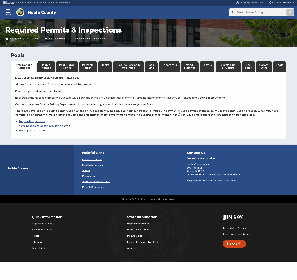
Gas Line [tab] (151, 66)
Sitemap (37, 242)
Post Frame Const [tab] (67, 66)
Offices (34, 38)
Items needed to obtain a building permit (44, 126)
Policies (36, 235)
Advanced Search (42, 229)
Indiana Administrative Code (143, 242)
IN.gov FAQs (38, 248)
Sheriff (86, 170)
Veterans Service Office (96, 181)
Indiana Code (134, 235)
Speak (233, 243)
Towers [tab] (207, 65)
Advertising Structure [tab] (228, 66)
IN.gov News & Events (139, 229)
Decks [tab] (105, 65)
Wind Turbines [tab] (189, 66)
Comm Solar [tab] (263, 66)
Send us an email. (226, 180)
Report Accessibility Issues (238, 234)
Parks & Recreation (93, 187)
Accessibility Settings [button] (235, 228)
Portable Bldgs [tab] (88, 66)
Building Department (56, 38)
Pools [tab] (279, 65)
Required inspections (32, 121)
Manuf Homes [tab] (46, 66)
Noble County (42, 12)
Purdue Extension (92, 159)
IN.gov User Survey (42, 223)
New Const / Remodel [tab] (24, 66)
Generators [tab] (169, 65)
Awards (131, 248)
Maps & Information (138, 223)
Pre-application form (32, 130)
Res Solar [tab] (248, 66)
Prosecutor (88, 175)
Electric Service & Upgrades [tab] (128, 66)
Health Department (93, 164)
